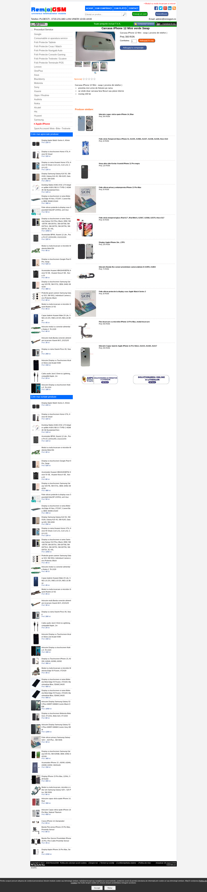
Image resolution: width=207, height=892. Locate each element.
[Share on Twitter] (161, 9)
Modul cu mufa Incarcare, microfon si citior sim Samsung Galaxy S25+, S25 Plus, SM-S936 (56, 789)
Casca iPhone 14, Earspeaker (53, 821)
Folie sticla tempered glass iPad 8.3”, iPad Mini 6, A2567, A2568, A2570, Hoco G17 (131, 218)
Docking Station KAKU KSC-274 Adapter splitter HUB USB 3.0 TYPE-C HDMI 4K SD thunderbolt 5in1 (56, 187)
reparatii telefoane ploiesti (119, 104)
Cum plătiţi (120, 8)
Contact (133, 8)
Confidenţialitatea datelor (126, 863)
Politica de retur (145, 863)
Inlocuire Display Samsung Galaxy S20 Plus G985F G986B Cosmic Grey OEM (56, 727)
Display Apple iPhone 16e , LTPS (112, 242)
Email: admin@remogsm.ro (162, 19)
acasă (89, 8)
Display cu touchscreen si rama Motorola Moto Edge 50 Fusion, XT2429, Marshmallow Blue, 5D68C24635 (56, 681)
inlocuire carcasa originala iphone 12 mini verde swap (151, 104)
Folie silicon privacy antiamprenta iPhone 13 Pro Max (120, 187)
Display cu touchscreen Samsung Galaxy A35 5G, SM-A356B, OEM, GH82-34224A (56, 753)
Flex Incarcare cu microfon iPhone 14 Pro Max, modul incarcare (124, 322)
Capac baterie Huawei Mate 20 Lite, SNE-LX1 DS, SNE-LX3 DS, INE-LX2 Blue (56, 318)
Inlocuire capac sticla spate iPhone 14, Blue (116, 114)
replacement (80, 106)
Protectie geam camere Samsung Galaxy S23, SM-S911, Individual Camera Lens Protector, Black (56, 295)
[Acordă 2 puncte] (86, 79)
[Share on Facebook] (156, 9)
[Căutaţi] (124, 15)
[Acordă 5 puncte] (94, 79)
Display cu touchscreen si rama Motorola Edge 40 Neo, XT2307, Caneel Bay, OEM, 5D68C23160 (56, 198)
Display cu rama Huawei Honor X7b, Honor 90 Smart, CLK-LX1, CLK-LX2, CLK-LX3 (56, 164)
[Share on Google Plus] (165, 9)
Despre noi (93, 863)
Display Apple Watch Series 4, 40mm (56, 140)
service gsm (102, 104)
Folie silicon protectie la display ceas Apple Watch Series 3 (122, 292)
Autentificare (161, 14)
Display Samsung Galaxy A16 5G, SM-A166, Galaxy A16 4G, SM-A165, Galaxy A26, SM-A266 (56, 176)
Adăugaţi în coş (146, 40)
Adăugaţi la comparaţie (133, 48)
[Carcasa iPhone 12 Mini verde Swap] (95, 60)
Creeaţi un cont (140, 14)
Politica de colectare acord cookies (73, 863)
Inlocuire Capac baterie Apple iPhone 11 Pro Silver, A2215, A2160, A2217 (128, 346)
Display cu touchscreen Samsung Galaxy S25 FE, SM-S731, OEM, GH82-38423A (56, 284)
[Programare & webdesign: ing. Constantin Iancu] (38, 865)
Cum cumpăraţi (103, 8)
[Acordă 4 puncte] (92, 79)
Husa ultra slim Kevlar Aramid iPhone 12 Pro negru (119, 164)
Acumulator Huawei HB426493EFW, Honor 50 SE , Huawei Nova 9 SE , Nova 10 (56, 273)
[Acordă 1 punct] (84, 79)
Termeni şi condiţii (107, 863)
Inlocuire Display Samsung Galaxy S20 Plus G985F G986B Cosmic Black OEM (56, 704)
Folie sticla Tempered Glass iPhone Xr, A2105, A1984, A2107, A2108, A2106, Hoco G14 (133, 139)
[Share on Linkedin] (170, 9)
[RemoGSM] (48, 14)
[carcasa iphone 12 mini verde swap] (95, 73)
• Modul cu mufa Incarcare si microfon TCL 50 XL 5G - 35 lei (162, 3)
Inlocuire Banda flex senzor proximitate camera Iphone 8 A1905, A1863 (127, 267)
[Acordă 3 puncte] (89, 79)
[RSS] (174, 9)
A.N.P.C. (34, 868)
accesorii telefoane (88, 104)
